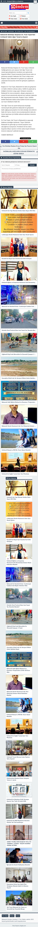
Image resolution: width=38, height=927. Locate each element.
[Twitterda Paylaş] (14, 62)
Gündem (12, 31)
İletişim (23, 16)
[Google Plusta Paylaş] (23, 62)
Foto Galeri (24, 18)
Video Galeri (13, 18)
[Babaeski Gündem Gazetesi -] (19, 7)
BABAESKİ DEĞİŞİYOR (13, 27)
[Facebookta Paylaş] (4, 62)
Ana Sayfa (13, 16)
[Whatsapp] (33, 62)
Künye (18, 915)
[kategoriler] (36, 23)
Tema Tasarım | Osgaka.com (19, 925)
